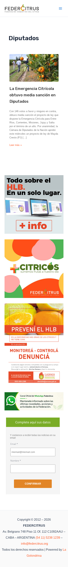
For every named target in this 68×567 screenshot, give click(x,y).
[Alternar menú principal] (60, 8)
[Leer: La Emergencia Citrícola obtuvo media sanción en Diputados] (34, 67)
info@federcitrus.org (34, 543)
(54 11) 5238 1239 (48, 537)
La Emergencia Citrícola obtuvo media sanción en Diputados (32, 95)
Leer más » (15, 145)
